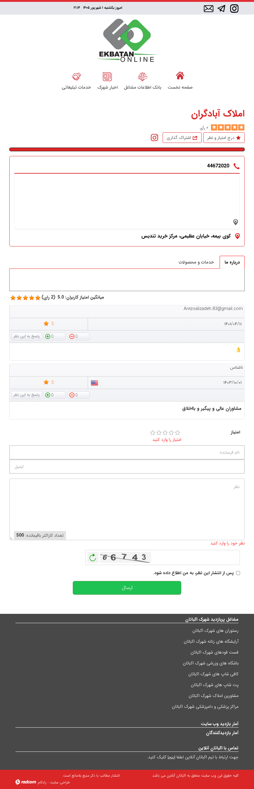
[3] (165, 433)
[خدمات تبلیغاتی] (76, 76)
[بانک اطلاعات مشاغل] (142, 76)
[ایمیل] (208, 9)
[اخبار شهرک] (107, 76)
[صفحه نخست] (180, 76)
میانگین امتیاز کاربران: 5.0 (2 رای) (73, 297)
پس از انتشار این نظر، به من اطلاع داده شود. (193, 573)
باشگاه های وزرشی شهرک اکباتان (211, 663)
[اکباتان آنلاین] (127, 41)
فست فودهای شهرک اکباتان (214, 652)
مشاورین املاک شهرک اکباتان (214, 695)
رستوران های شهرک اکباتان (215, 630)
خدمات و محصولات (196, 262)
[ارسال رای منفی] (78, 336)
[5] (214, 127)
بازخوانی (93, 556)
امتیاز (235, 432)
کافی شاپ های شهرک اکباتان (213, 674)
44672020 (218, 166)
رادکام (42, 782)
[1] (152, 433)
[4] (171, 433)
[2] (159, 433)
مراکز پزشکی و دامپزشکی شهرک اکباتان (205, 706)
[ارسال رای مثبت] (54, 336)
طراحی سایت (60, 782)
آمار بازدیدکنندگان (222, 732)
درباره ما (232, 262)
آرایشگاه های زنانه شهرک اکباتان (211, 641)
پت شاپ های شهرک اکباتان (215, 684)
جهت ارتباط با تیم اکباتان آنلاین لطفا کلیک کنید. (193, 757)
